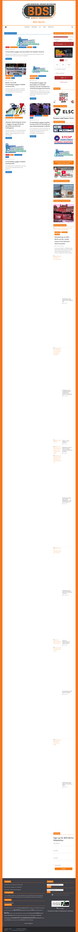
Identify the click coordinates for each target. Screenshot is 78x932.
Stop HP (34, 47)
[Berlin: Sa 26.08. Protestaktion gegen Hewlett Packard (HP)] (15, 69)
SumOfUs (27, 919)
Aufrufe (12, 154)
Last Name (55, 858)
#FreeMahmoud (7, 907)
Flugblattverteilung (14, 47)
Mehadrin (39, 918)
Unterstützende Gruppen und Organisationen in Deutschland (60, 911)
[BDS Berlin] (5, 27)
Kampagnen (34, 27)
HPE (14, 915)
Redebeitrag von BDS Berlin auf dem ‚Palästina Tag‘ (67, 300)
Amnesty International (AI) (8, 910)
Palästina (9, 920)
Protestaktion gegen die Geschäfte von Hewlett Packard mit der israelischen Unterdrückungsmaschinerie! (40, 85)
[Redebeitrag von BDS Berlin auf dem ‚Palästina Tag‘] (57, 301)
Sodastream (22, 920)
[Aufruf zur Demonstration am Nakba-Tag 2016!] (57, 642)
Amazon (42, 907)
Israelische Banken (32, 915)
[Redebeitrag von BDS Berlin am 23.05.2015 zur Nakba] (57, 784)
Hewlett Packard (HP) (22, 47)
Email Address (56, 843)
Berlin (6, 913)
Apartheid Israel (23, 910)
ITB (36, 918)
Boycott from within (12, 913)
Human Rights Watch (19, 915)
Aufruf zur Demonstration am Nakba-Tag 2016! (66, 642)
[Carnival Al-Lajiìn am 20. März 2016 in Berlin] (57, 692)
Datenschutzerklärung (8, 903)
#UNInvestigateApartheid (23, 908)
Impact (26, 915)
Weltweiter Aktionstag (18, 117)
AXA (30, 910)
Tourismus (31, 919)
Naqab (5, 919)
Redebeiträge (57, 234)
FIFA (28, 913)
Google (5, 915)
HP (12, 915)
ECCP (40, 27)
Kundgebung (30, 47)
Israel (28, 915)
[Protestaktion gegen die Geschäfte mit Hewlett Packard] (27, 41)
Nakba (43, 917)
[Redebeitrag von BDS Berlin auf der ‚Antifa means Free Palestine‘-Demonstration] (63, 228)
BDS (33, 910)
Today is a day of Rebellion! (65, 441)
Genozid (41, 913)
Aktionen (7, 47)
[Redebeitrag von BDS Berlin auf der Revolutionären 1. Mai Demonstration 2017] (57, 500)
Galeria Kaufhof (32, 913)
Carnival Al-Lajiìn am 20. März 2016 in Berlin (67, 692)
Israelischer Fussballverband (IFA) (23, 918)
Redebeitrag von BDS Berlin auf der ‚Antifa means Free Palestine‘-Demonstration (62, 240)
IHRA (23, 915)
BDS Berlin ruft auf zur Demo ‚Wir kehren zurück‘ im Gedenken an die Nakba (67, 449)
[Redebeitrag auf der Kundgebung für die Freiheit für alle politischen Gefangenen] (57, 393)
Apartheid (16, 910)
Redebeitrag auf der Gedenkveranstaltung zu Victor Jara (67, 592)
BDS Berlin (39, 22)
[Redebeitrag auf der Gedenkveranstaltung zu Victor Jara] (57, 593)
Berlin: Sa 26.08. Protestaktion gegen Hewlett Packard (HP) (15, 84)
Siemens (17, 919)
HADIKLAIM (9, 915)
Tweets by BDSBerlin (28, 923)
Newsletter (50, 27)
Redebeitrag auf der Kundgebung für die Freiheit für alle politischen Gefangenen (67, 392)
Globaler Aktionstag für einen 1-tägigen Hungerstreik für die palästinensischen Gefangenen (15, 125)
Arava (28, 910)
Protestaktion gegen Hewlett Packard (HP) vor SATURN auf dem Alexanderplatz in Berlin (40, 124)
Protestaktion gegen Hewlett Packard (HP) (15, 162)
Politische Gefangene (9, 117)
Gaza (37, 913)
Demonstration (57, 232)
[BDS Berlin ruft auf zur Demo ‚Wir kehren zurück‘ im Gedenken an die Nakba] (57, 450)
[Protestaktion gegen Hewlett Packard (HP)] (15, 148)
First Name (55, 850)
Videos (44, 27)
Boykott (17, 913)
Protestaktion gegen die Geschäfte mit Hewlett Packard (24, 52)
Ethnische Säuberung (24, 913)
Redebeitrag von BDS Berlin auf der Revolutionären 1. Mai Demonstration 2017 (66, 499)
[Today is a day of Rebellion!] (57, 442)
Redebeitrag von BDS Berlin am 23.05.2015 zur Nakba (67, 784)
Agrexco (37, 907)
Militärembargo (64, 232)
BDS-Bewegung (36, 910)
